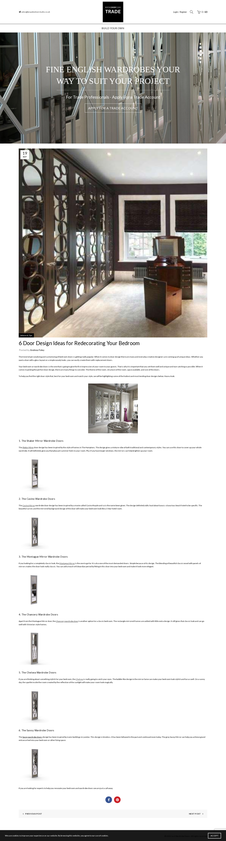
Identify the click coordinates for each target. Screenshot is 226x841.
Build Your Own (113, 28)
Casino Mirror (29, 505)
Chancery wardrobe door (67, 621)
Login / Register (180, 12)
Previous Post (33, 813)
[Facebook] (108, 799)
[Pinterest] (117, 799)
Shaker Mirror (28, 447)
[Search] (191, 11)
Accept (214, 835)
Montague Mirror (67, 563)
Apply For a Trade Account (113, 108)
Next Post (195, 813)
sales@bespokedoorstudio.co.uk (35, 12)
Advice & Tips (26, 335)
